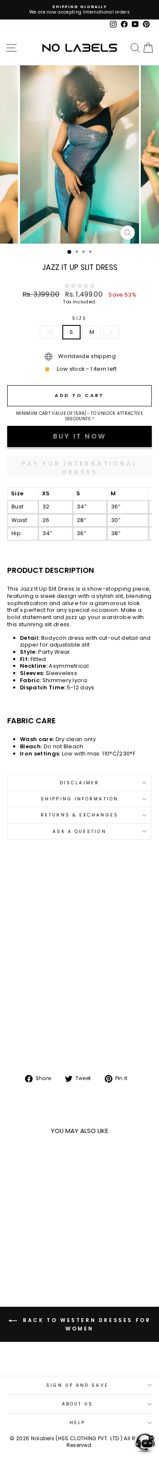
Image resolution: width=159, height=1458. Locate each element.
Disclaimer (79, 783)
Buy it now (79, 466)
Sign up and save (77, 1385)
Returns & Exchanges (79, 815)
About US (77, 1404)
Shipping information (79, 799)
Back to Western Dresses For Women (85, 1324)
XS (50, 332)
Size (79, 318)
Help (77, 1422)
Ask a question (79, 831)
